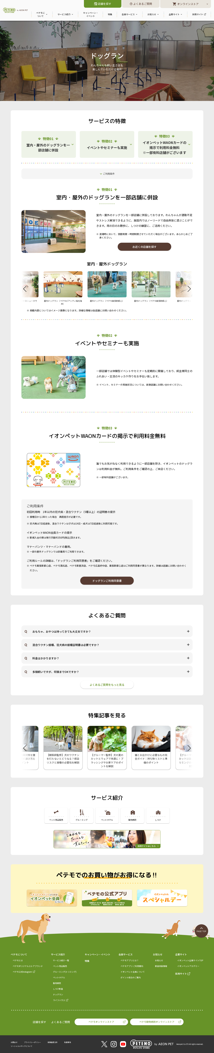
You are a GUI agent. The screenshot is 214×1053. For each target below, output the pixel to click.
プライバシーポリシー (32, 1042)
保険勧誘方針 (52, 1042)
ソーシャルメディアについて (21, 1046)
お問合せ (14, 1042)
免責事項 (67, 1042)
